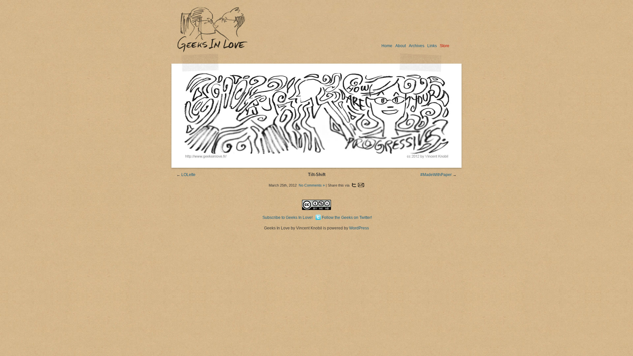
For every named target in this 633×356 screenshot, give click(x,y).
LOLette (188, 174)
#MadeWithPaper (436, 174)
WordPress (359, 228)
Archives (416, 46)
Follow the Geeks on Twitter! (347, 217)
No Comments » (312, 185)
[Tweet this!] (353, 185)
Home (386, 46)
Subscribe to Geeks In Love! (287, 217)
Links (432, 46)
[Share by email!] (361, 185)
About (400, 46)
